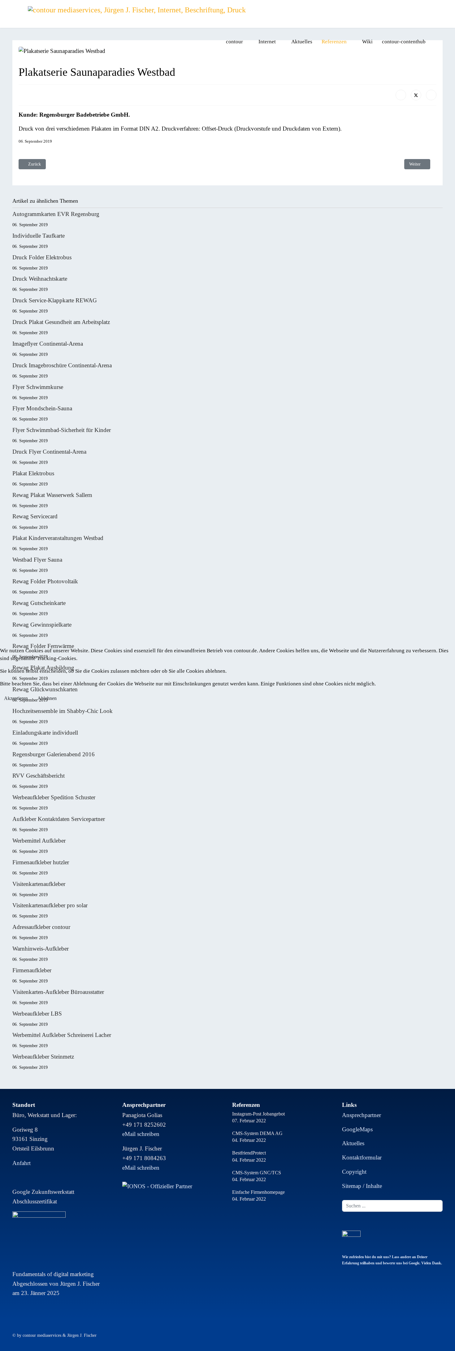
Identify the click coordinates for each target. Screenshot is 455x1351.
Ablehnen (47, 698)
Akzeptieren (16, 698)
